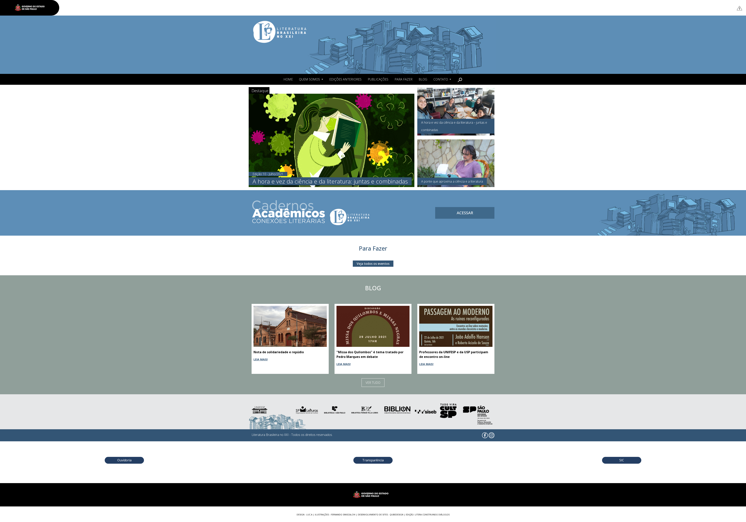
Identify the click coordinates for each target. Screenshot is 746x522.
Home (288, 79)
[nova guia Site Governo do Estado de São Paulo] (32, 7)
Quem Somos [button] (310, 79)
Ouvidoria (124, 460)
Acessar (465, 212)
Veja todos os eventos (373, 263)
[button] (460, 79)
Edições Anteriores (345, 79)
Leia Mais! (261, 359)
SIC (621, 460)
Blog (423, 79)
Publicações (378, 79)
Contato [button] (441, 79)
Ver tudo (373, 382)
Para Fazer (403, 79)
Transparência (373, 460)
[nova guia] (740, 8)
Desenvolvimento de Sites (373, 514)
